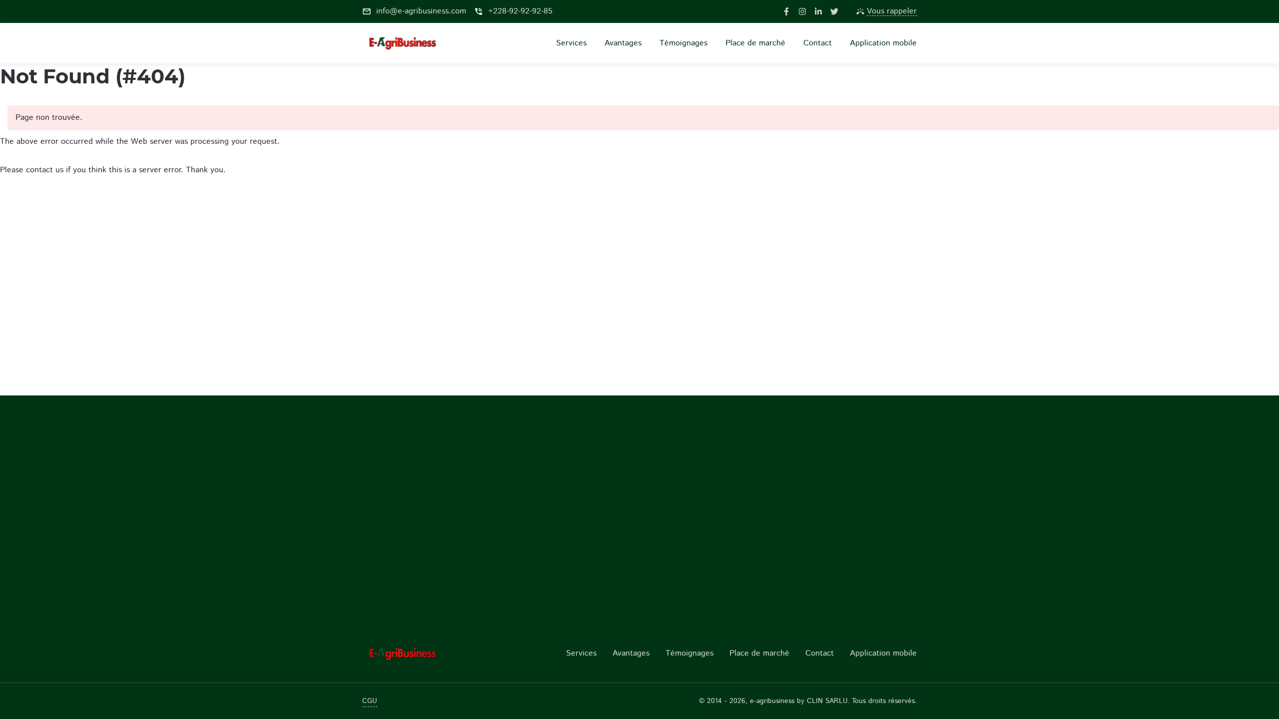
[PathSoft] (426, 654)
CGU (369, 701)
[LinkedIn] (818, 11)
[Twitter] (834, 11)
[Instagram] (802, 11)
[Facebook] (786, 11)
